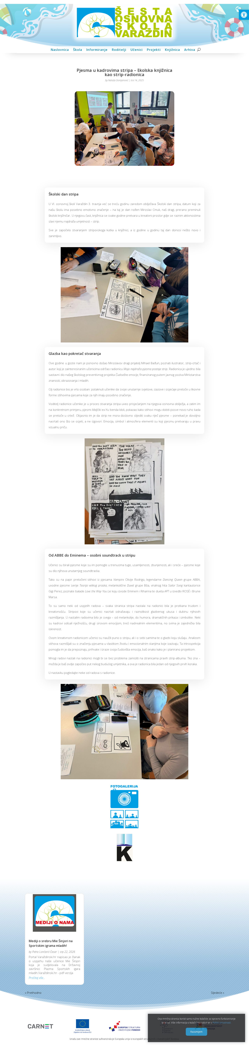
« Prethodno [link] (33, 993)
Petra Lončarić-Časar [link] (44, 952)
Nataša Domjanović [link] (118, 80)
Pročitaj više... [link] (37, 978)
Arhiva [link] (189, 50)
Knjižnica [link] (172, 50)
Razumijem (196, 1032)
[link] (244, 15)
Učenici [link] (137, 50)
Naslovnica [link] (60, 50)
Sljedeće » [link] (217, 993)
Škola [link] (77, 50)
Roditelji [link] (119, 50)
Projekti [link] (154, 50)
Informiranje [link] (97, 50)
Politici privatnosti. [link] (222, 1022)
